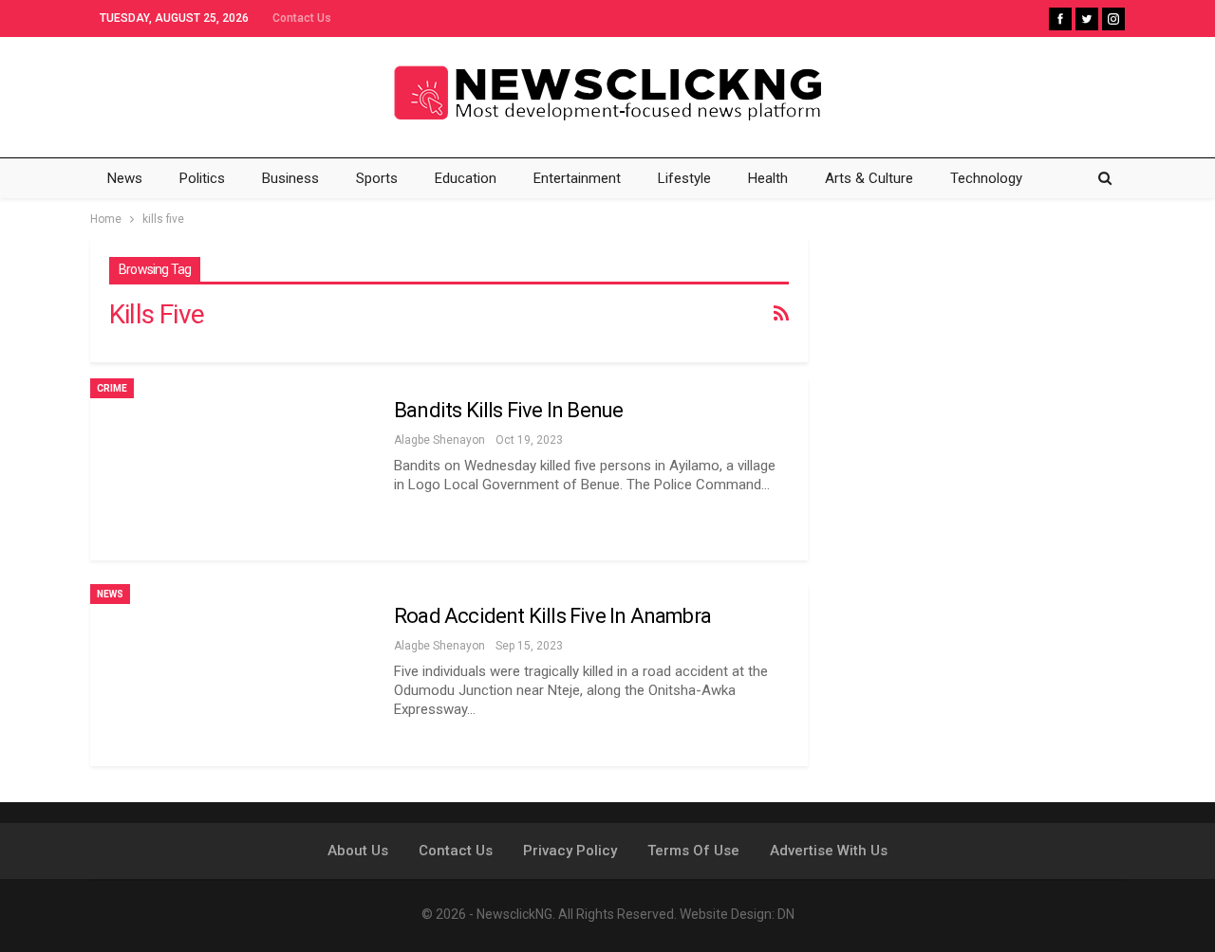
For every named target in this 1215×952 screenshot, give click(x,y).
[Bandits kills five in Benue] (232, 469)
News (124, 178)
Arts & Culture (869, 178)
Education (465, 178)
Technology (986, 178)
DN (785, 914)
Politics (202, 178)
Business (290, 178)
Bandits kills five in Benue (508, 410)
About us (357, 850)
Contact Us (301, 18)
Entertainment (577, 178)
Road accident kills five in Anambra (552, 616)
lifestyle (684, 178)
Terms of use (693, 850)
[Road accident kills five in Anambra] (232, 675)
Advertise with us (829, 850)
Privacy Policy (570, 850)
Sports (377, 178)
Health (768, 178)
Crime (112, 388)
